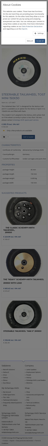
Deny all (30, 41)
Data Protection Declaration (32, 26)
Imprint (24, 29)
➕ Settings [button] (39, 33)
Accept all (40, 41)
